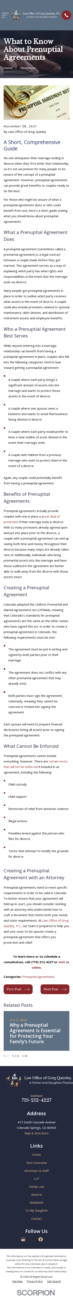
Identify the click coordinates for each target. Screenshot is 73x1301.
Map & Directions (37, 1133)
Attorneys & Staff (36, 1171)
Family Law (36, 1186)
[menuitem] (17, 1281)
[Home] (35, 15)
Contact (36, 1218)
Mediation (36, 1202)
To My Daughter (36, 1210)
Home (36, 1154)
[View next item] (24, 1056)
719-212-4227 (37, 1100)
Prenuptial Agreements (38, 977)
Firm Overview (36, 1163)
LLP (36, 1179)
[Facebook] (41, 1239)
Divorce (36, 1194)
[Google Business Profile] (23, 1239)
